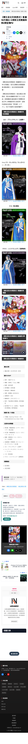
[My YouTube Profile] (8, 674)
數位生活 (10, 686)
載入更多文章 (14, 653)
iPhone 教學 (23, 686)
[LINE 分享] (17, 32)
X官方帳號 (7, 468)
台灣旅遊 (4, 686)
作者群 (14, 718)
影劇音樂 (18, 689)
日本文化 (16, 683)
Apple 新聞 (12, 689)
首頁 (4, 11)
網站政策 (14, 725)
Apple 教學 (16, 686)
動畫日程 (3, 709)
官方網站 (7, 465)
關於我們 (14, 715)
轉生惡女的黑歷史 (9, 82)
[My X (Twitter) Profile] (5, 674)
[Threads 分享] (21, 32)
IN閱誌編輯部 (8, 28)
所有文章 (3, 704)
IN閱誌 (11, 730)
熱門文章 (3, 706)
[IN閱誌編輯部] (3, 32)
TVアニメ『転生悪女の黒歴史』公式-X (18, 76)
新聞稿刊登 (7, 519)
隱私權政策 (14, 722)
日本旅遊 (22, 683)
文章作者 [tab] (14, 588)
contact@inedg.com (12, 515)
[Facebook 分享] (14, 32)
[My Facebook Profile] (2, 674)
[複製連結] (24, 32)
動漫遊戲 (8, 11)
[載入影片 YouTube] (23, 352)
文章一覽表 (13, 593)
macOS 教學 (4, 689)
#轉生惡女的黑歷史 (11, 486)
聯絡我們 (15, 621)
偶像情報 (10, 683)
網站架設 (4, 692)
